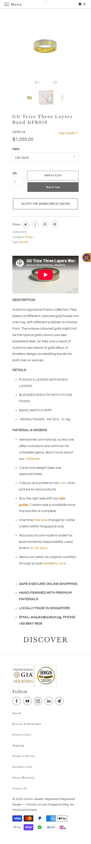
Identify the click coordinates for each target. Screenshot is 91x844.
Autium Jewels (33, 799)
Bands (24, 242)
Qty (14, 173)
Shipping (18, 745)
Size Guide (67, 133)
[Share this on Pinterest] (44, 224)
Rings (29, 237)
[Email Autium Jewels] (60, 701)
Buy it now (53, 187)
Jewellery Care (22, 767)
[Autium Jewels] (45, 4)
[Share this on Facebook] (35, 224)
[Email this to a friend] (54, 224)
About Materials (23, 777)
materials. (33, 458)
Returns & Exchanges (26, 724)
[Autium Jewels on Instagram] (39, 701)
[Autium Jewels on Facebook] (17, 701)
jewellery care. (55, 563)
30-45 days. (39, 548)
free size (40, 520)
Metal (15, 149)
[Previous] (37, 82)
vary (63, 483)
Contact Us (19, 788)
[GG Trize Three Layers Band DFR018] (45, 45)
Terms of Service (23, 756)
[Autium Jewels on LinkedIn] (50, 701)
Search (16, 713)
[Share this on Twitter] (25, 224)
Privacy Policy (21, 734)
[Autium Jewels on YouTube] (28, 701)
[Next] (54, 82)
